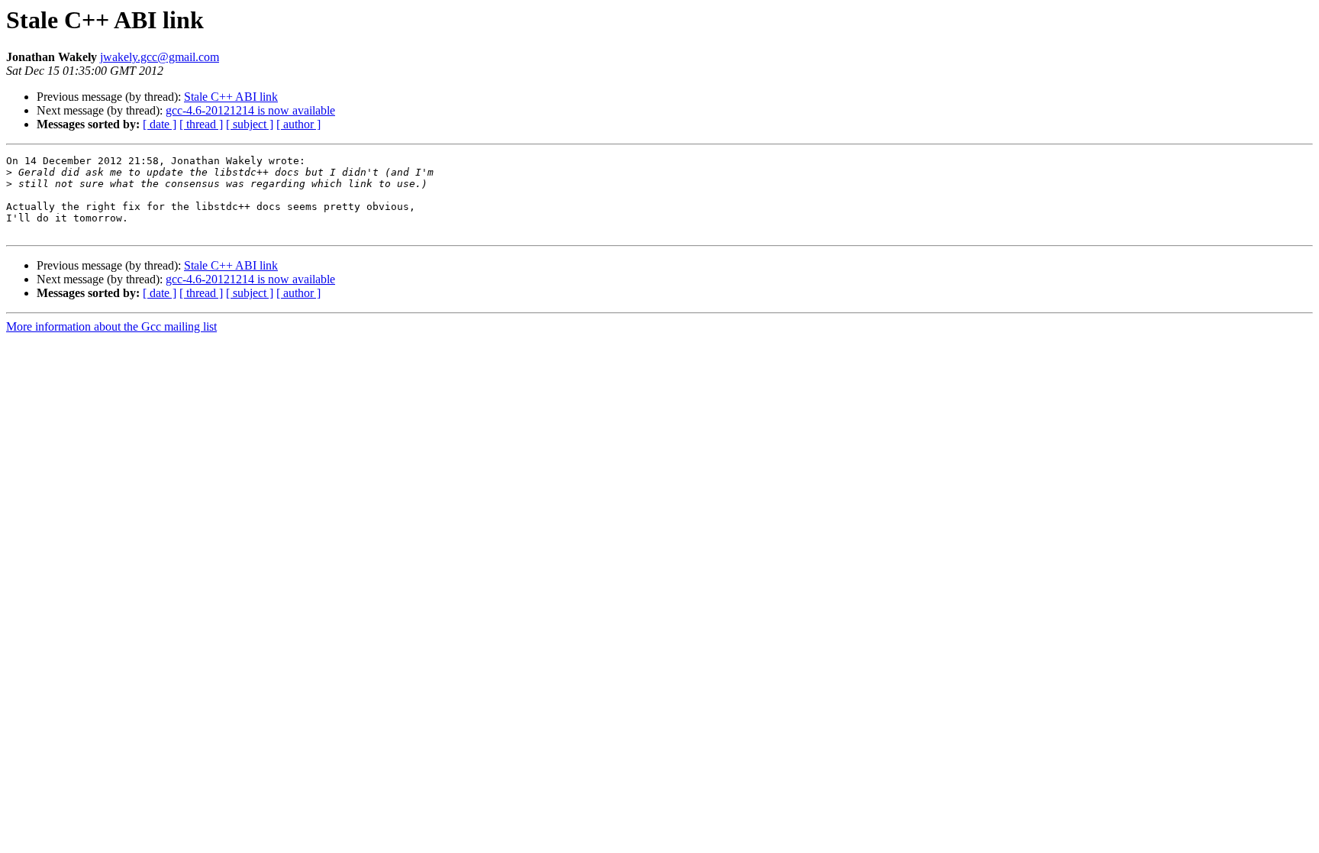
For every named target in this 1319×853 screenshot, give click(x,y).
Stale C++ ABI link (231, 96)
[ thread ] (201, 124)
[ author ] (298, 124)
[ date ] (159, 124)
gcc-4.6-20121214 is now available (250, 110)
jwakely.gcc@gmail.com (159, 56)
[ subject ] (249, 124)
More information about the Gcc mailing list (111, 326)
